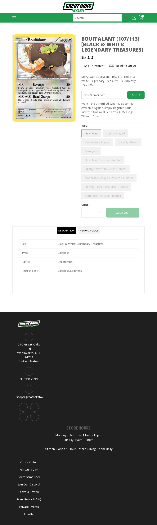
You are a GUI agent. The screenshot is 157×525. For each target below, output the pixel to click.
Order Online (29, 462)
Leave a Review (28, 492)
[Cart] (142, 18)
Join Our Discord (29, 484)
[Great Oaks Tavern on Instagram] (34, 407)
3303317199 (29, 379)
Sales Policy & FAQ (28, 499)
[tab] (66, 230)
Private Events (29, 507)
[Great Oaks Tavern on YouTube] (23, 417)
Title (84, 126)
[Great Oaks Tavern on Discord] (34, 417)
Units (85, 204)
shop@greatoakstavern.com (29, 397)
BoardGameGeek (28, 477)
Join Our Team (29, 469)
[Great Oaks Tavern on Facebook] (23, 407)
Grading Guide (126, 65)
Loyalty (29, 514)
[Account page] (134, 18)
